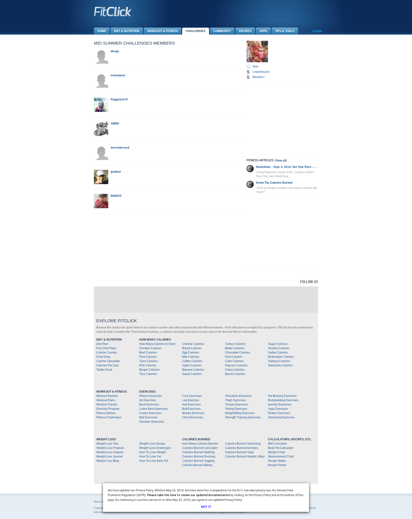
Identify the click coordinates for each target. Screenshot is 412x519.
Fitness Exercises (150, 396)
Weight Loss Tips (107, 443)
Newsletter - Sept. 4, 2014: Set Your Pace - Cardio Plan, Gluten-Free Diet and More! (287, 167)
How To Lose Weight (152, 452)
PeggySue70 (119, 99)
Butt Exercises (191, 408)
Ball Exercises (148, 417)
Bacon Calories (235, 374)
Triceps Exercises (236, 404)
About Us (99, 501)
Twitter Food (104, 369)
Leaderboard (260, 71)
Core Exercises (192, 396)
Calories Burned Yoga (239, 452)
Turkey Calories (235, 344)
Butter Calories (234, 348)
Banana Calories (193, 369)
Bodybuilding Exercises (283, 400)
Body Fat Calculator (281, 448)
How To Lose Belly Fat (153, 460)
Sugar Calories (278, 344)
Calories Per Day (107, 365)
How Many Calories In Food (157, 344)
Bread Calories (192, 348)
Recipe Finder (277, 465)
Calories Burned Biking (197, 465)
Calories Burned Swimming (243, 443)
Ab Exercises (147, 400)
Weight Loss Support (109, 452)
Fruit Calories (233, 356)
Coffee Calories (192, 361)
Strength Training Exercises (243, 417)
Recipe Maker (277, 460)
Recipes (245, 31)
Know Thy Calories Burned (274, 182)
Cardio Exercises (150, 413)
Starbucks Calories (280, 365)
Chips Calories (234, 369)
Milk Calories (190, 356)
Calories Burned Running (198, 456)
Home (102, 31)
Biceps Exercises (193, 413)
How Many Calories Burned (200, 443)
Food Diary (103, 356)
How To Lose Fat (150, 456)
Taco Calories (148, 374)
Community (222, 31)
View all (281, 160)
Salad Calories (191, 374)
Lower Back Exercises (153, 408)
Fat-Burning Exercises (282, 396)
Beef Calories (148, 352)
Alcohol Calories (278, 348)
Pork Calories (148, 356)
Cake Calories (234, 361)
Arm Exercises (191, 404)
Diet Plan (102, 344)
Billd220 (116, 195)
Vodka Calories (278, 352)
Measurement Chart (281, 456)
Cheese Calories (193, 344)
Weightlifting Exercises (239, 413)
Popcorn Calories (236, 365)
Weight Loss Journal (109, 456)
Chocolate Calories (237, 352)
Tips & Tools (284, 31)
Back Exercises (149, 404)
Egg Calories (190, 352)
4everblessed (120, 147)
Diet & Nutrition (126, 31)
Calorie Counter (106, 352)
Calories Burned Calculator (199, 448)
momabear (118, 75)
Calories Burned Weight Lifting (245, 456)
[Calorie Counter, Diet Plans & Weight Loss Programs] (113, 11)
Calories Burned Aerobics (241, 448)
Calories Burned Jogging (198, 460)
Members (258, 77)
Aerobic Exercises (279, 404)
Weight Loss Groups (152, 443)
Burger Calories (149, 369)
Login (317, 31)
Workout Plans (105, 400)
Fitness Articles (106, 413)
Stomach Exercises (151, 421)
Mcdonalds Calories (281, 356)
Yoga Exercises (278, 408)
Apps (263, 31)
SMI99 (115, 123)
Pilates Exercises (279, 413)
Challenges (196, 31)
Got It (206, 507)
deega (115, 51)
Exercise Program (107, 408)
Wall (255, 66)
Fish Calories (147, 365)
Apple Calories (191, 365)
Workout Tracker (107, 404)
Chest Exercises (192, 417)
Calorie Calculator (108, 361)
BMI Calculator (277, 443)
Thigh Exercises (235, 400)
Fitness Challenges (108, 417)
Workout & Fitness (162, 31)
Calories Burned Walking (198, 452)
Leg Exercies (190, 400)
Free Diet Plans (106, 348)
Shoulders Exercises (238, 396)
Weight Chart (276, 452)
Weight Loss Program (110, 448)
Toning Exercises (236, 408)
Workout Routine (107, 396)
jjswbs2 (116, 171)
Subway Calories (279, 361)
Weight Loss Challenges (155, 448)
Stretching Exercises (281, 417)
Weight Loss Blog (107, 460)
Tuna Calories (148, 361)
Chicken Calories (150, 348)
